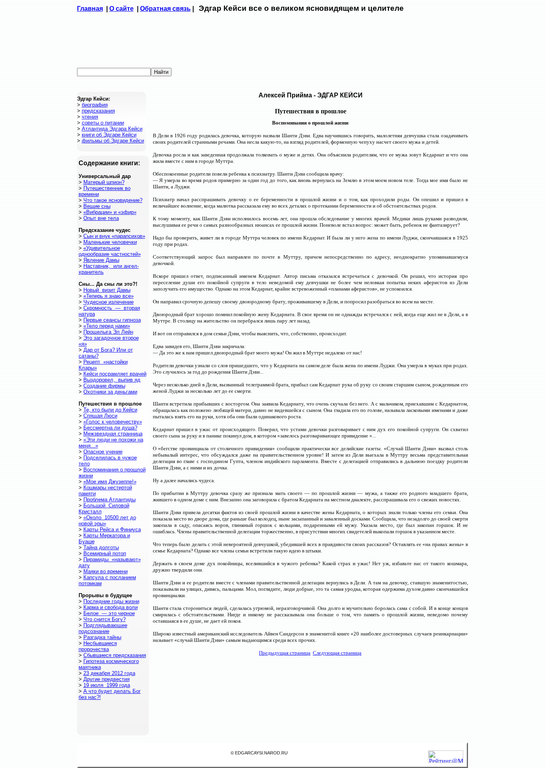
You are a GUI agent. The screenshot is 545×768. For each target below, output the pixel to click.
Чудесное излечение (108, 302)
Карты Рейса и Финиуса (112, 529)
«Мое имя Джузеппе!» (109, 482)
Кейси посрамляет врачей (114, 374)
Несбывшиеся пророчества (98, 646)
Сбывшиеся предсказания (114, 655)
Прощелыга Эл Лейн (108, 332)
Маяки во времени (105, 571)
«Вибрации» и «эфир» (109, 212)
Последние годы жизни (111, 601)
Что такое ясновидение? (112, 200)
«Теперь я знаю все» (108, 296)
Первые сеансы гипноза (112, 320)
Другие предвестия (106, 679)
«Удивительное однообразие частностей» (110, 251)
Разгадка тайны (102, 637)
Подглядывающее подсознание (103, 628)
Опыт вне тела (101, 218)
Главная (90, 8)
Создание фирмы (104, 386)
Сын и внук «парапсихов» (114, 236)
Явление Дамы (101, 260)
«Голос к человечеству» (112, 422)
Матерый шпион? (103, 182)
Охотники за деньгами (110, 392)
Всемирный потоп (104, 553)
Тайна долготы (101, 547)
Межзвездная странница (112, 434)
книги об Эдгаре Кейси (109, 135)
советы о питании (103, 123)
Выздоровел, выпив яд (111, 380)
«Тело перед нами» (106, 326)
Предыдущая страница (284, 653)
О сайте (121, 8)
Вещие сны (97, 206)
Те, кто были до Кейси (110, 410)
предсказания (98, 111)
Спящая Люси (100, 416)
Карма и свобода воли (110, 607)
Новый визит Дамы (106, 290)
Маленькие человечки (110, 242)
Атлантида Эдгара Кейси (112, 129)
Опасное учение (102, 452)
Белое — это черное (109, 613)
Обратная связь (165, 8)
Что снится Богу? (104, 619)
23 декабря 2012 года (109, 673)
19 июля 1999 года (106, 685)
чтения (90, 117)
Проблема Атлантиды (109, 500)
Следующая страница (337, 653)
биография (95, 105)
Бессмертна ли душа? (110, 428)
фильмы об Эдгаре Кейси (113, 141)
